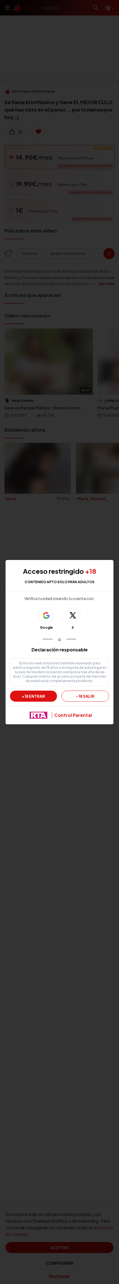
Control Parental (73, 715)
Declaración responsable (60, 649)
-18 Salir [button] (85, 696)
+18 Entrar (33, 696)
